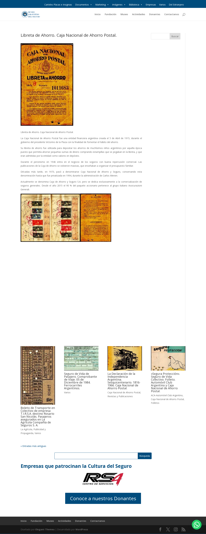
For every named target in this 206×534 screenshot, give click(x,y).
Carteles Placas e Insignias (58, 4)
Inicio (98, 14)
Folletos (155, 402)
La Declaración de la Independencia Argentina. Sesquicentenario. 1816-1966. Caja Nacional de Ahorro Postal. (124, 381)
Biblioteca (134, 4)
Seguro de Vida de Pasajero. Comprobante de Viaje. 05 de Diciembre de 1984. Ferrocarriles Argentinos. (80, 381)
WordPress (81, 529)
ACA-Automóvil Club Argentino (167, 395)
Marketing (100, 4)
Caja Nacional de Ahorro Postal (124, 392)
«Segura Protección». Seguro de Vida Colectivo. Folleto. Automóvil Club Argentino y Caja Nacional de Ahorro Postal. (165, 382)
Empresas (151, 4)
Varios (162, 4)
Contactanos (171, 14)
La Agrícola (26, 429)
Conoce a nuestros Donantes (103, 498)
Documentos (82, 4)
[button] (196, 524)
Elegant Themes (45, 529)
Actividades (138, 14)
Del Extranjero (176, 4)
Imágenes (117, 4)
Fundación (110, 14)
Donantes (154, 14)
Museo (124, 14)
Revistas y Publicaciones (120, 396)
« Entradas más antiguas (33, 446)
